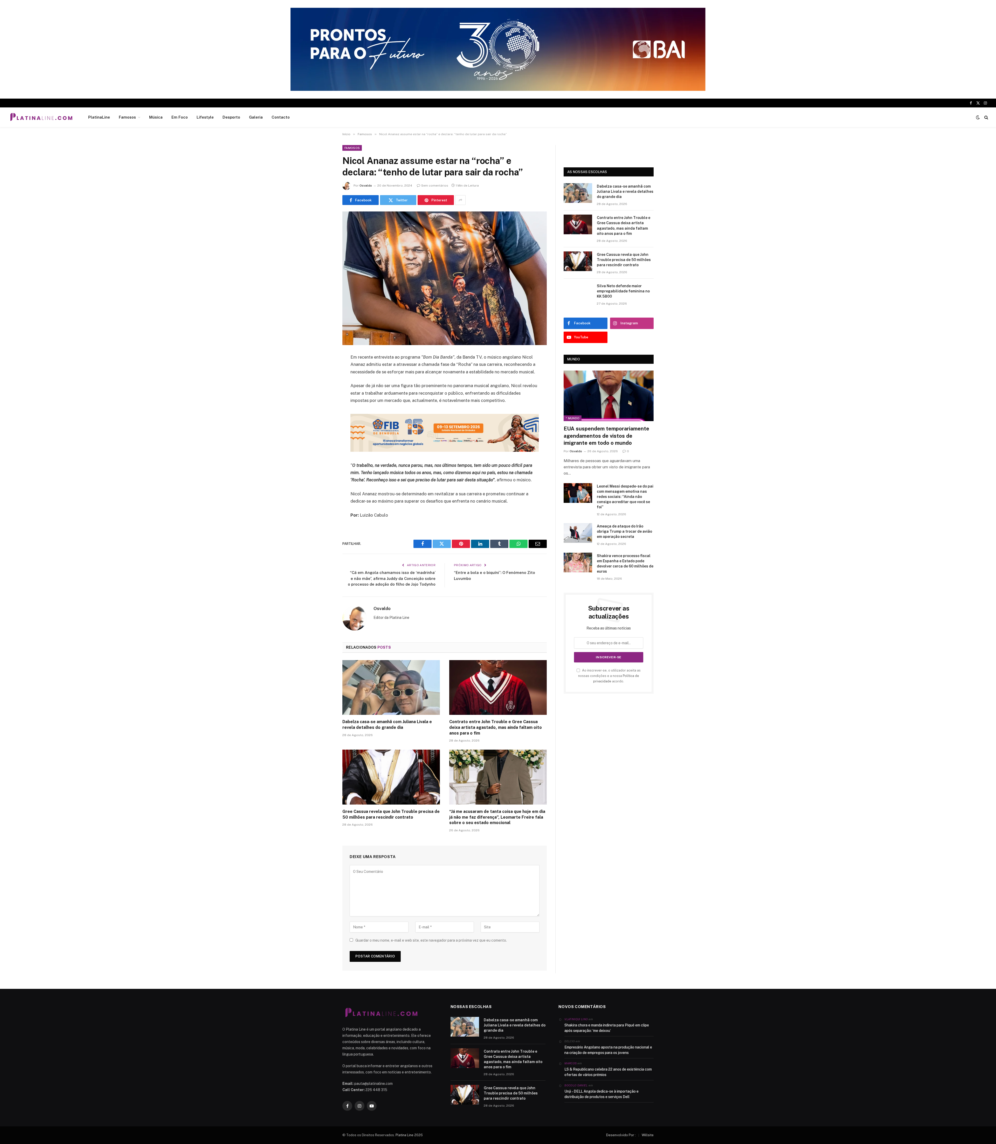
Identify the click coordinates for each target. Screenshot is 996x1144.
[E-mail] (324, 424)
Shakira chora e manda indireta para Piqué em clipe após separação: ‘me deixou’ (606, 1028)
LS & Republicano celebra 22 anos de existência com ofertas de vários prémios (608, 1072)
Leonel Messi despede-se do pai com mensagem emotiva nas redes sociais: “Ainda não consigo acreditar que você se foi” (625, 496)
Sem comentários (434, 185)
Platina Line (404, 1135)
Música (156, 117)
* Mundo (572, 418)
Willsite (648, 1135)
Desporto (231, 117)
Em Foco (179, 117)
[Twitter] (324, 384)
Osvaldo (365, 185)
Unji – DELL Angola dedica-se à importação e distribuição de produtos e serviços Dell (601, 1094)
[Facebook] (324, 371)
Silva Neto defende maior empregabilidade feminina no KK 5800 (623, 291)
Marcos (570, 1063)
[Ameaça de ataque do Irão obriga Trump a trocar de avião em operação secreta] (578, 533)
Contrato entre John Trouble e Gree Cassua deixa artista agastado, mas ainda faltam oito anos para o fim (495, 727)
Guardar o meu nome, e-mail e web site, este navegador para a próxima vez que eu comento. (431, 940)
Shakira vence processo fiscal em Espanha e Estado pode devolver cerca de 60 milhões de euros (625, 563)
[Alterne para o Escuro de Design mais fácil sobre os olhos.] (978, 117)
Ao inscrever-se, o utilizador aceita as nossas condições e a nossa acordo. (609, 675)
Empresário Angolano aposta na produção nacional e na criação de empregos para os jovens (608, 1050)
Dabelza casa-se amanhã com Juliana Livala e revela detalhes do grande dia (387, 724)
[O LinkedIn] (324, 397)
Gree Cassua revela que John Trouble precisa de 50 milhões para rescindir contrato (391, 814)
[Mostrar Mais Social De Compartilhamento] (460, 200)
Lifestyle (205, 117)
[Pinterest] (324, 410)
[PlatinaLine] (41, 117)
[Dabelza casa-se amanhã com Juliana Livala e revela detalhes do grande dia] (391, 687)
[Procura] (985, 117)
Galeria (256, 117)
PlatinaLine (99, 117)
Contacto (281, 117)
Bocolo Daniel (575, 1085)
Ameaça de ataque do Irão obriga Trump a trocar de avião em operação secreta (624, 531)
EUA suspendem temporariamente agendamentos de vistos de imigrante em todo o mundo (606, 436)
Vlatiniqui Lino (576, 1019)
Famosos (127, 117)
